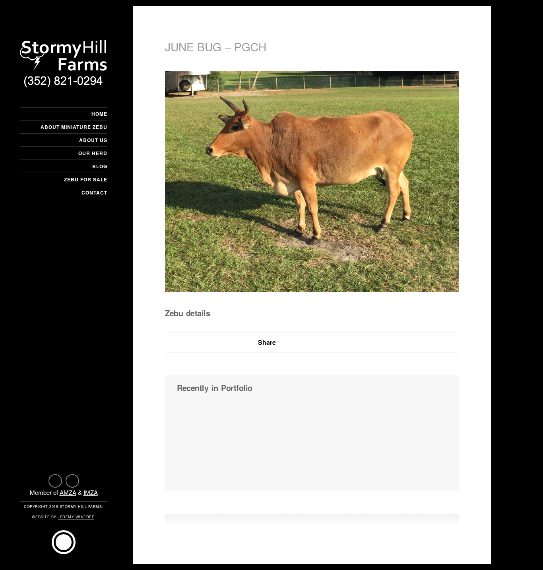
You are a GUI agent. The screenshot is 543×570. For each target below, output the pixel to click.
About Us (93, 140)
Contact (94, 192)
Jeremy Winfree (76, 516)
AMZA (68, 492)
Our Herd (92, 153)
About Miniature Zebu (74, 126)
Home (99, 113)
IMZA (90, 492)
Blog (99, 166)
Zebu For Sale (85, 179)
